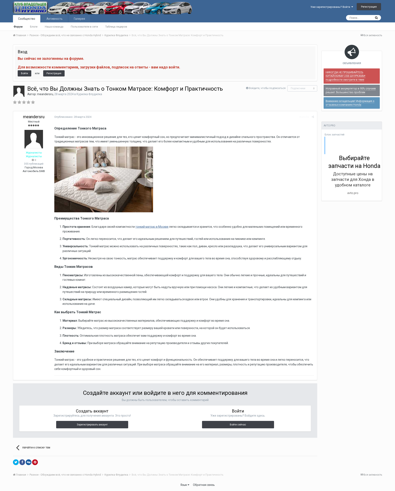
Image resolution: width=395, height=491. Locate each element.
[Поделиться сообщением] (313, 116)
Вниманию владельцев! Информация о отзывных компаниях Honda (350, 102)
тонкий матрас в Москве (151, 226)
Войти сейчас (238, 424)
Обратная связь (204, 484)
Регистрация (369, 6)
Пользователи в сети (84, 26)
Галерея (79, 18)
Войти (24, 73)
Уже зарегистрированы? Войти (330, 6)
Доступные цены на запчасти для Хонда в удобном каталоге (352, 179)
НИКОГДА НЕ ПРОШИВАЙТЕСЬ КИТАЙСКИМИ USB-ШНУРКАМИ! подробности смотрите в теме (345, 76)
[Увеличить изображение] (103, 179)
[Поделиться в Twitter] (16, 462)
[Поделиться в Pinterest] (35, 462)
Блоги (33, 26)
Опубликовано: (72, 116)
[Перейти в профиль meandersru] (18, 91)
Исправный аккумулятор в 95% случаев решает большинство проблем (351, 90)
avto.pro (352, 193)
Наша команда (54, 26)
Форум (18, 26)
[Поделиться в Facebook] (22, 462)
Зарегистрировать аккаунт (92, 424)
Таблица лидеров (116, 26)
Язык (184, 484)
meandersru (45, 94)
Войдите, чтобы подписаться (267, 88)
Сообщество (26, 18)
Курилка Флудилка (89, 94)
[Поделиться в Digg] (28, 462)
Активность (54, 18)
